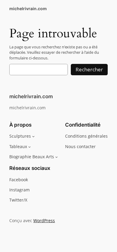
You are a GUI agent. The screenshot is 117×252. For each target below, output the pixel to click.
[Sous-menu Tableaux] (29, 146)
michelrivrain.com (28, 8)
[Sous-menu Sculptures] (33, 136)
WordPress (44, 220)
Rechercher (89, 69)
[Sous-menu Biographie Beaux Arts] (56, 157)
